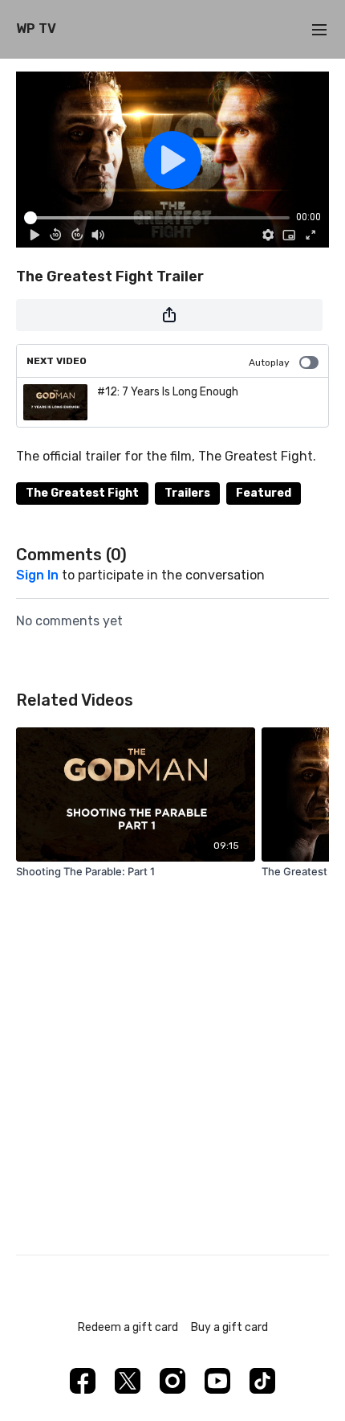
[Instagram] (172, 1381)
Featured (263, 493)
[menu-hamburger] (319, 29)
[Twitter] (127, 1381)
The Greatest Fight (82, 493)
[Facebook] (82, 1381)
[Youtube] (217, 1381)
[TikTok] (262, 1381)
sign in (37, 575)
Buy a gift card (229, 1327)
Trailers (187, 493)
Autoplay (269, 362)
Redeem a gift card (128, 1327)
